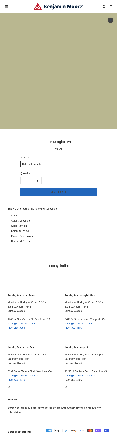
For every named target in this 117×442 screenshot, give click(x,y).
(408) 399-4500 (73, 327)
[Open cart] (111, 6)
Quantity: (25, 173)
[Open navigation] (6, 6)
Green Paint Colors (22, 236)
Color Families (19, 225)
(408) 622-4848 (16, 379)
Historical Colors (20, 241)
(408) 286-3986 (16, 327)
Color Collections (21, 220)
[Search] (104, 6)
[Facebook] (9, 335)
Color (14, 215)
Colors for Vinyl (20, 231)
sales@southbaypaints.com (23, 323)
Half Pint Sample (31, 164)
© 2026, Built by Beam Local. (19, 431)
